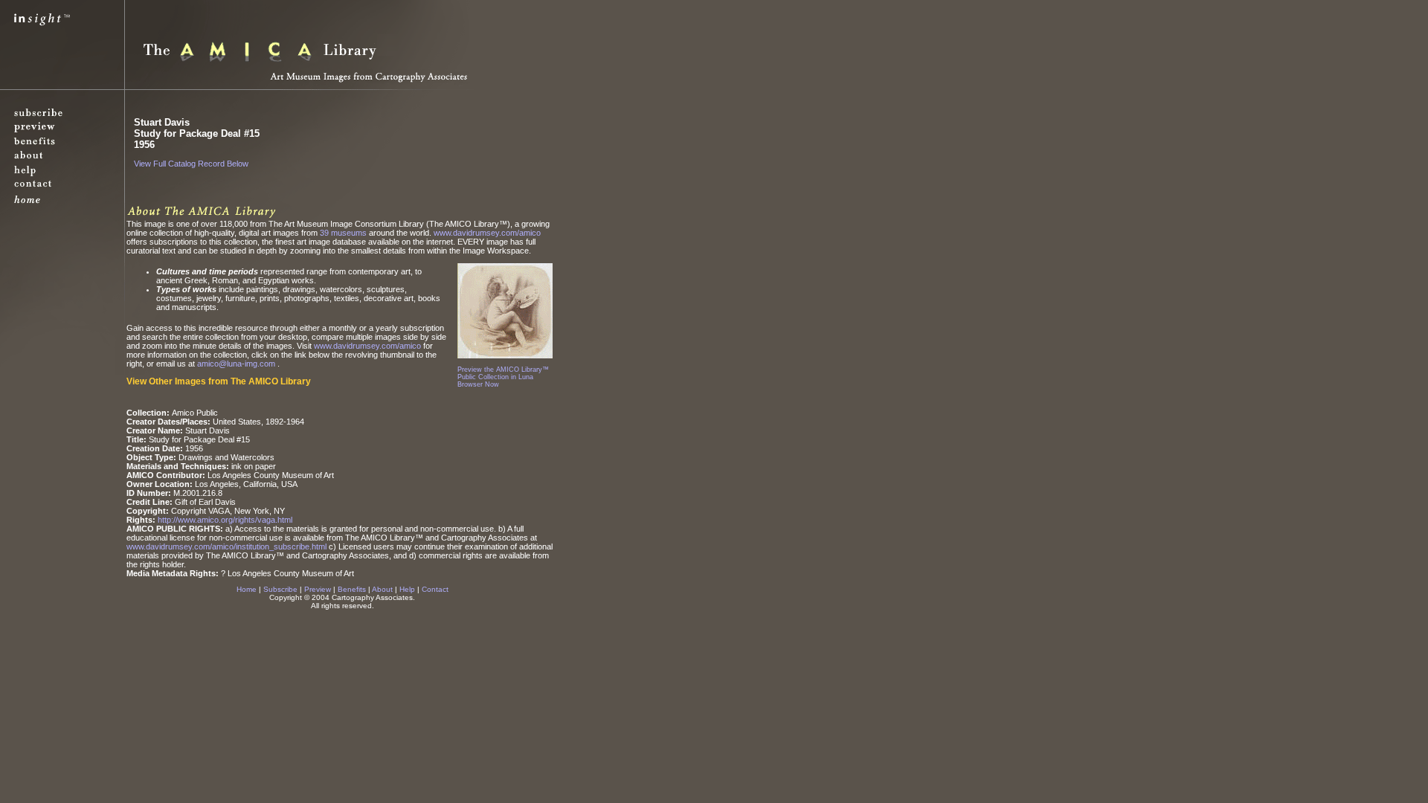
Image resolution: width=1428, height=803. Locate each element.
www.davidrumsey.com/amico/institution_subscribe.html (226, 546)
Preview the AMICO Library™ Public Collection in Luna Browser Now (503, 377)
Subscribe (280, 589)
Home (247, 589)
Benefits (352, 589)
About (382, 589)
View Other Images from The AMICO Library (218, 381)
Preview (317, 589)
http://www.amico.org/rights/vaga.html (225, 519)
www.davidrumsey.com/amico (487, 232)
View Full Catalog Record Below (191, 163)
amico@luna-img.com (237, 363)
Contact (435, 589)
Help (407, 589)
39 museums (343, 232)
